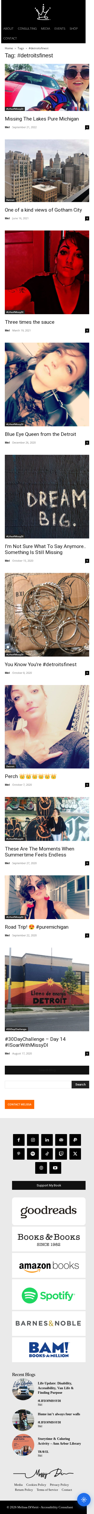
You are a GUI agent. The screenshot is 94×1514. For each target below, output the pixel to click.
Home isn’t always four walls (59, 1414)
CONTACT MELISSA (19, 1104)
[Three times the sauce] (47, 272)
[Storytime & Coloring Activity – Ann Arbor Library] (23, 1445)
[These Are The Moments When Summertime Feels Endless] (47, 819)
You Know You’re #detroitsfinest (41, 664)
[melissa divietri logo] (43, 12)
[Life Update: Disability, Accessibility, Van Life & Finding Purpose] (23, 1389)
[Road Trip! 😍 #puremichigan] (47, 897)
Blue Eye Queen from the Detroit (40, 434)
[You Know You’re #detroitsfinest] (47, 615)
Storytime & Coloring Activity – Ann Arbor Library (59, 1441)
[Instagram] (33, 1140)
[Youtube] (55, 1168)
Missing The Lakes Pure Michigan (42, 119)
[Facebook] (19, 1140)
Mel (7, 127)
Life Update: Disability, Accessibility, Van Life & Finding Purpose (56, 1388)
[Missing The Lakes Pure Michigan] (47, 87)
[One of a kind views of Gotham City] (47, 170)
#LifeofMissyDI (14, 108)
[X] (75, 1154)
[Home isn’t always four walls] (23, 1420)
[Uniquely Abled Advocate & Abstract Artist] (43, 1473)
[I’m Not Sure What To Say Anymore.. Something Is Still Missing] (47, 496)
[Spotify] (33, 1154)
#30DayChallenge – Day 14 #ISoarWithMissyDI (35, 1042)
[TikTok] (47, 1154)
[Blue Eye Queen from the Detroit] (47, 384)
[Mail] (61, 1140)
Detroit (10, 200)
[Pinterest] (19, 1154)
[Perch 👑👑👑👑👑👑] (47, 727)
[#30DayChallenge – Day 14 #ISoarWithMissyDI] (47, 989)
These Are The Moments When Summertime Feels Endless (39, 852)
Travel (43, 1452)
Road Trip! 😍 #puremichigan (36, 927)
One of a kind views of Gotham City (43, 210)
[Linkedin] (47, 1140)
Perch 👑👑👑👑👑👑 (31, 776)
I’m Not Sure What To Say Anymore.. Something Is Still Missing (45, 549)
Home (9, 48)
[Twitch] (61, 1154)
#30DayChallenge (16, 1029)
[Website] (41, 1168)
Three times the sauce (29, 322)
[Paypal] (75, 1140)
